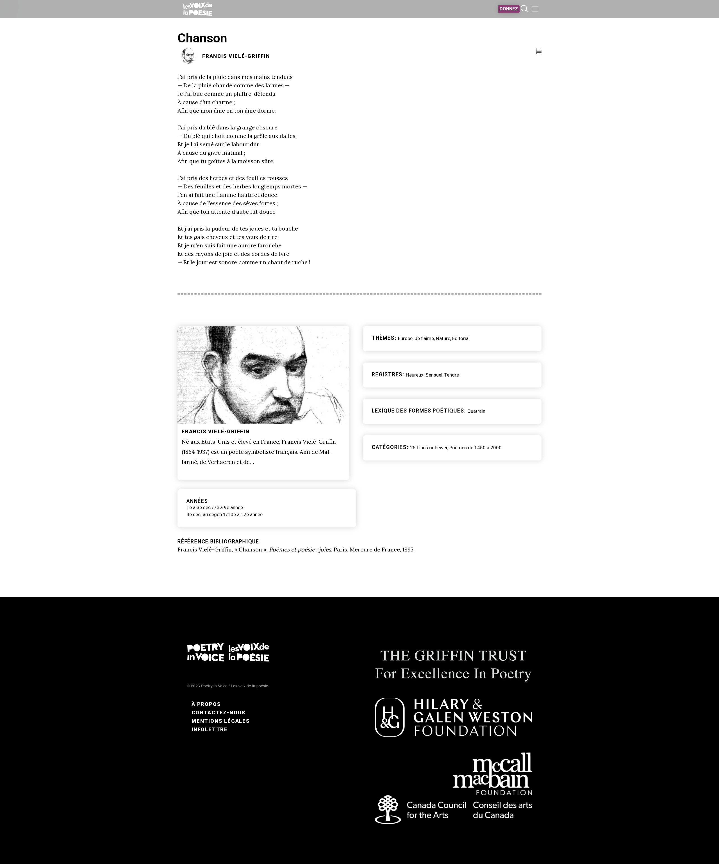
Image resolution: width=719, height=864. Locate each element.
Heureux (415, 375)
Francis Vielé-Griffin (236, 56)
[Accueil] (198, 9)
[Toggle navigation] (535, 9)
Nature (443, 338)
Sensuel (434, 375)
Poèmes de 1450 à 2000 (475, 447)
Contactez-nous (218, 712)
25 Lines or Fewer (428, 447)
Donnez (509, 9)
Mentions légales (221, 721)
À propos (206, 704)
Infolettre (210, 729)
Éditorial (461, 338)
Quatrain (476, 411)
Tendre (451, 375)
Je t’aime (424, 338)
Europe (405, 338)
